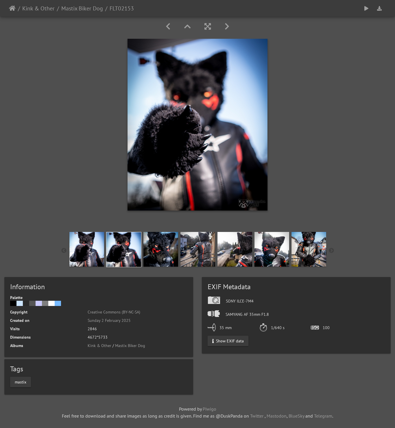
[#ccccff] (39, 303)
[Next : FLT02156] (227, 26)
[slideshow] (366, 8)
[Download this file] (379, 8)
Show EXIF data (229, 341)
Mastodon (277, 416)
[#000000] (13, 303)
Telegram (323, 416)
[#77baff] (58, 303)
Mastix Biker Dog (82, 8)
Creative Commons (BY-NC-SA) (114, 312)
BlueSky (296, 416)
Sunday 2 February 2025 (109, 320)
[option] (86, 249)
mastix (20, 381)
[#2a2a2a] (26, 303)
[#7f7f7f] (45, 303)
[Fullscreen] (208, 26)
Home (12, 8)
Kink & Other (38, 8)
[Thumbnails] (187, 26)
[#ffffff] (51, 303)
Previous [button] (64, 251)
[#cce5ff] (19, 303)
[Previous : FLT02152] (168, 26)
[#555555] (32, 303)
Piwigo (209, 409)
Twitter (256, 416)
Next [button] (331, 251)
